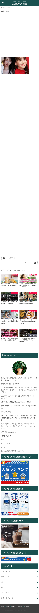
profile (2, 606)
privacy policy (19, 606)
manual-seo (26, 606)
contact (7, 606)
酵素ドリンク (5, 576)
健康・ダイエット (7, 598)
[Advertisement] (19, 35)
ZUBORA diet (19, 3)
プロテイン (5, 593)
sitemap (13, 606)
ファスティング (6, 571)
